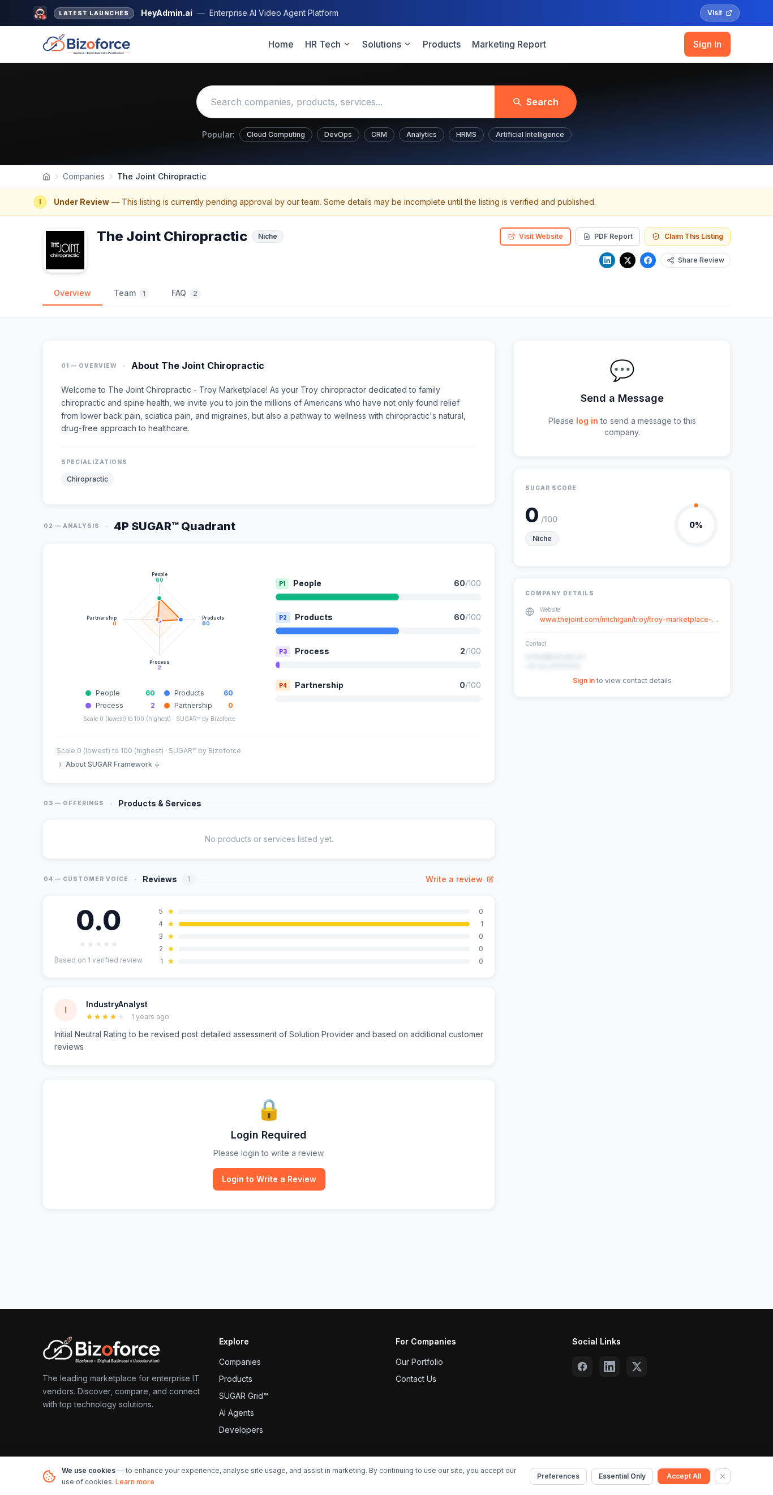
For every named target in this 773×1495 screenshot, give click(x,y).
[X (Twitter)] (636, 1366)
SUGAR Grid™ (243, 1396)
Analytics (421, 134)
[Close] (723, 1476)
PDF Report (613, 236)
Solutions (381, 44)
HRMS (466, 134)
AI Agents (236, 1412)
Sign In (707, 44)
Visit (714, 12)
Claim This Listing (693, 236)
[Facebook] (648, 260)
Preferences (558, 1476)
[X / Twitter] (627, 260)
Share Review (701, 260)
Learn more (134, 1481)
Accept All (684, 1476)
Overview (72, 293)
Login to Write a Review (269, 1179)
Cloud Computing (276, 134)
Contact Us (416, 1379)
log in (587, 421)
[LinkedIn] (607, 260)
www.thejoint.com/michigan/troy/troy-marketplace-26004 (629, 620)
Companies (84, 176)
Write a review (454, 879)
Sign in (584, 681)
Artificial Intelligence (530, 134)
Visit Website (541, 236)
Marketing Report (509, 44)
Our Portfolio (419, 1362)
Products (442, 44)
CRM (379, 134)
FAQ (184, 293)
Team (129, 293)
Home (281, 44)
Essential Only (622, 1476)
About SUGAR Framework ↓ (113, 764)
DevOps (338, 134)
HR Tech (323, 44)
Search (542, 102)
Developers (241, 1429)
